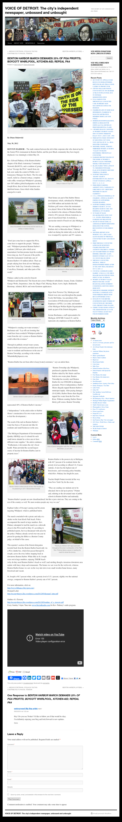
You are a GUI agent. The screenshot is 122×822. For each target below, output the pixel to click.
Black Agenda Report (99, 355)
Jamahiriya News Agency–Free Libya (103, 383)
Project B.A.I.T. (97, 413)
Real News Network (98, 415)
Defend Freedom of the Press (101, 368)
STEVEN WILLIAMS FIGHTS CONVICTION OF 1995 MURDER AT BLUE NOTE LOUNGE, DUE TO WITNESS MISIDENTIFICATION (103, 93)
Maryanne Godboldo (98, 396)
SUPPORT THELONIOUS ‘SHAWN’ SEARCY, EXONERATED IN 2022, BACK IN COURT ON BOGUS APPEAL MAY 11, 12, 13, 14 (103, 178)
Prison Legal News (98, 411)
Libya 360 (95, 390)
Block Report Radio (98, 362)
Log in (94, 437)
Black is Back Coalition (99, 358)
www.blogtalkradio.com (41, 605)
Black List (95, 360)
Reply (16, 723)
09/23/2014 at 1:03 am (21, 711)
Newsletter (41, 43)
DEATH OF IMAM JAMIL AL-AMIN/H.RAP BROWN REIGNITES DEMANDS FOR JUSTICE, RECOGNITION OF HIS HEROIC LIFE (103, 226)
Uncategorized (28, 683)
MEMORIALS (30, 43)
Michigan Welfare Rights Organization (103, 400)
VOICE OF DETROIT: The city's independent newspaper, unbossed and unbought (42, 10)
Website (10, 787)
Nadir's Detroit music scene (100, 405)
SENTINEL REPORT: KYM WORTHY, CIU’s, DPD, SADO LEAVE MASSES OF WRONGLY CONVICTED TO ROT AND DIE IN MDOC (104, 236)
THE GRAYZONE (98, 426)
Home (10, 43)
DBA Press (96, 366)
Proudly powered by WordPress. (102, 813)
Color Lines (96, 364)
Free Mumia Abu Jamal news (101, 377)
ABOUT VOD (18, 43)
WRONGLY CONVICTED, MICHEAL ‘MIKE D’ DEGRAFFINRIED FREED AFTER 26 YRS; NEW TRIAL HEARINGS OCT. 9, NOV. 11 (103, 264)
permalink (46, 683)
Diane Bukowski (29, 65)
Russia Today (96, 418)
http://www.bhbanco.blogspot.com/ (20, 588)
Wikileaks (95, 431)
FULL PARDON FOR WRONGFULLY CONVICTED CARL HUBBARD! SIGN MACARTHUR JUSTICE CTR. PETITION (102, 103)
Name (9, 772)
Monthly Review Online (99, 403)
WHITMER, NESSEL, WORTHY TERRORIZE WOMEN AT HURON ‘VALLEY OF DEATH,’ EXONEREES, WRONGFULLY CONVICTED (103, 150)
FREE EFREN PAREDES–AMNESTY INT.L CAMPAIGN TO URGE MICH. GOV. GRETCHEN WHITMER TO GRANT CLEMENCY (103, 189)
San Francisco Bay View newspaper (103, 420)
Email (9, 779)
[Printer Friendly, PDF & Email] (18, 671)
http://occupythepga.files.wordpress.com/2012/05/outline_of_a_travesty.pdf (35, 602)
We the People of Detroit (100, 428)
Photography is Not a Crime (101, 407)
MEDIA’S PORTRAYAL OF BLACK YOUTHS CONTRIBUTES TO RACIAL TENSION (22, 52)
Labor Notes (96, 388)
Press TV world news (99, 409)
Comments (97, 441)
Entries (96, 439)
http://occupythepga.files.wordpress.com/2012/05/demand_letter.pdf (32, 593)
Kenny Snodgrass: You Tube (101, 385)
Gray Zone (96, 379)
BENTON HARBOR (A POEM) (73, 51)
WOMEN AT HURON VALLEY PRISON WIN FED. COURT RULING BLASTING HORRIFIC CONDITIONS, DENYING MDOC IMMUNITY (103, 284)
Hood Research (97, 381)
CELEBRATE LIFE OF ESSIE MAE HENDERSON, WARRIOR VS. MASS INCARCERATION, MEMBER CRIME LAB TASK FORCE (103, 114)
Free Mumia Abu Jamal (99, 375)
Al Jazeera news (97, 340)
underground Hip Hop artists (26, 708)
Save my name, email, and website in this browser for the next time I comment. (36, 795)
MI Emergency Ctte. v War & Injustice (103, 398)
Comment (11, 744)
